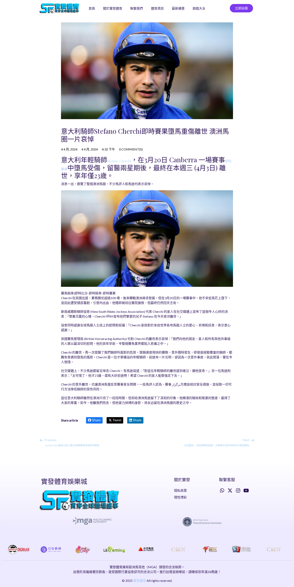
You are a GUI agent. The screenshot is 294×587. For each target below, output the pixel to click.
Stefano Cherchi (119, 161)
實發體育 (139, 580)
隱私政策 (180, 490)
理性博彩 (180, 497)
